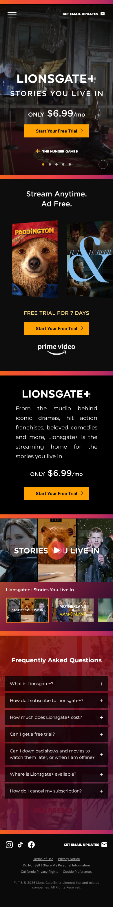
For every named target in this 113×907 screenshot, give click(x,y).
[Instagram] (9, 844)
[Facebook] (31, 844)
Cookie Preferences (77, 872)
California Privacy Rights (39, 872)
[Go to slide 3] (56, 164)
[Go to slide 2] (50, 164)
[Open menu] (14, 14)
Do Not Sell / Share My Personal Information (56, 865)
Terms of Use (43, 859)
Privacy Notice (69, 859)
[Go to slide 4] (63, 164)
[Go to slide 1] (43, 164)
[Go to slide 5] (70, 164)
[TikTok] (20, 844)
